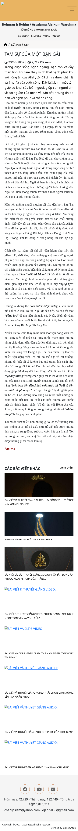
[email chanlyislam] (53, 789)
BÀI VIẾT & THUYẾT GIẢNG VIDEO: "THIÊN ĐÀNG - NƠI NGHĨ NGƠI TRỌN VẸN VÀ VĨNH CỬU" (39, 616)
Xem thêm (66, 467)
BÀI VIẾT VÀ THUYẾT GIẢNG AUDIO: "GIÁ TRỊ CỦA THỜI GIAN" (39, 732)
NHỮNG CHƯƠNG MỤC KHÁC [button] (40, 29)
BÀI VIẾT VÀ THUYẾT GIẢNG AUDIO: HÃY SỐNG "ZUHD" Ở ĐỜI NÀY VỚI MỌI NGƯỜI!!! (39, 502)
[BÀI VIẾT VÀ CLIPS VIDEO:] (24, 628)
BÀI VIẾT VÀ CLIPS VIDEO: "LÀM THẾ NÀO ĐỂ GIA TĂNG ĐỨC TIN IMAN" (39, 655)
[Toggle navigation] (72, 10)
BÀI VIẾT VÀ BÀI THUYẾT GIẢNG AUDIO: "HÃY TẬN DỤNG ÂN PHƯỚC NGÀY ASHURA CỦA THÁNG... (39, 576)
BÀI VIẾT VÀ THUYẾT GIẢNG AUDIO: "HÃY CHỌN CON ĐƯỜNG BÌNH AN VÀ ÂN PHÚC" (39, 694)
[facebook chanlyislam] (25, 789)
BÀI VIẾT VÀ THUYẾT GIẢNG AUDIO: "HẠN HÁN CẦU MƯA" (37, 767)
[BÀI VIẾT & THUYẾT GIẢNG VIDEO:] (30, 589)
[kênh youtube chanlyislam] (39, 789)
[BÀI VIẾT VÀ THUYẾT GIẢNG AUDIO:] (31, 668)
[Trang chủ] (5, 44)
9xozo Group (69, 827)
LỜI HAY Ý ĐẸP (20, 44)
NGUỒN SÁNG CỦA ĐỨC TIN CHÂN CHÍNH (28, 539)
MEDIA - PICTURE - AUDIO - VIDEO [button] (40, 35)
